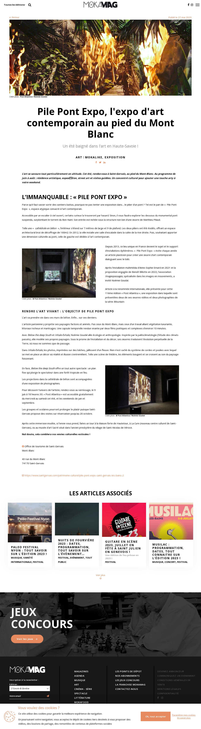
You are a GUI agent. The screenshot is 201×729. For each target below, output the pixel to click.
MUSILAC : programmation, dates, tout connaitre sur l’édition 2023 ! (168, 551)
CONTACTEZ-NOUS (126, 688)
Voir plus (100, 575)
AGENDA (79, 675)
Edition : (13, 684)
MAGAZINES (81, 671)
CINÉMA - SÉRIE (83, 688)
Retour (15, 17)
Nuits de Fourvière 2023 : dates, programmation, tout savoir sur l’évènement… (76, 547)
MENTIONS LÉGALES (169, 688)
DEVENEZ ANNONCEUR (170, 671)
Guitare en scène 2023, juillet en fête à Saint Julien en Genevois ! (123, 547)
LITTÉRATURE (82, 697)
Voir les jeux (25, 638)
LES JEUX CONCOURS (127, 680)
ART (76, 684)
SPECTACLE (80, 693)
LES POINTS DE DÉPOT (128, 671)
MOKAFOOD (81, 702)
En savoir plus (183, 717)
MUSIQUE (79, 680)
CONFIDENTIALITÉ (168, 693)
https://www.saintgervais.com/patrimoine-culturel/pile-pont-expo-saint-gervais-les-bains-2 (74, 475)
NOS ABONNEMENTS (127, 675)
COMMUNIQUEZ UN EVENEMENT (176, 675)
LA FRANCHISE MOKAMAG (130, 684)
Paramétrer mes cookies (184, 715)
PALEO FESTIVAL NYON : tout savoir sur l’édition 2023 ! (29, 550)
